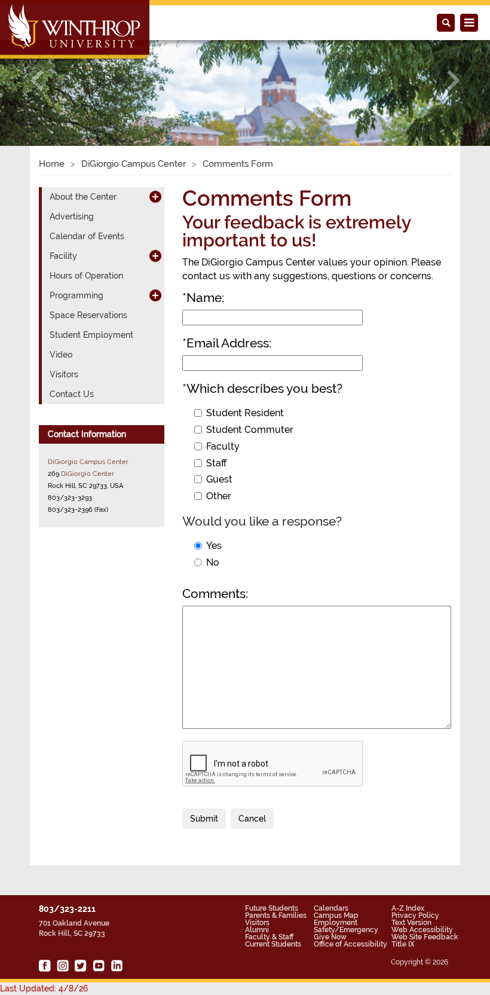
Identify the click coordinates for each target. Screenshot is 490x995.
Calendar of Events (87, 236)
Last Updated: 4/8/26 (44, 988)
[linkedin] (116, 966)
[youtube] (99, 966)
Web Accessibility (422, 930)
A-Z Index (407, 908)
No (212, 562)
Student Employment (91, 335)
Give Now (330, 937)
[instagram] (63, 966)
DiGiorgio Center (87, 473)
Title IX (403, 944)
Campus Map (336, 915)
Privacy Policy (415, 915)
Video (61, 354)
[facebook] (45, 966)
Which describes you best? (262, 388)
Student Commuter (249, 429)
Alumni (257, 930)
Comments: (215, 593)
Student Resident (245, 413)
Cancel (252, 818)
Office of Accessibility (350, 944)
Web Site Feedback (424, 937)
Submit (204, 818)
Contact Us (72, 394)
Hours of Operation (86, 275)
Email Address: (226, 342)
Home (52, 163)
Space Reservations (88, 315)
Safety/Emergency (346, 930)
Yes (214, 545)
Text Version (411, 922)
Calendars (331, 908)
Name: (203, 297)
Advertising (72, 216)
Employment (335, 922)
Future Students (271, 908)
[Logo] (75, 30)
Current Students (273, 944)
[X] (81, 966)
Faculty (223, 446)
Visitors (64, 374)
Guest (219, 479)
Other (218, 496)
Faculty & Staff (269, 937)
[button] (37, 80)
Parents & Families (276, 915)
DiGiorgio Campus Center (133, 163)
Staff (216, 463)
